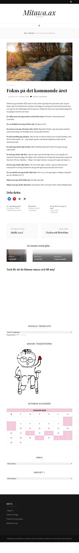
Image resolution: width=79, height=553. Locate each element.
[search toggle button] (71, 2)
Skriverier (11, 85)
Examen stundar (60, 259)
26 (39, 438)
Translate (23, 335)
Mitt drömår (32, 206)
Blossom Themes (51, 538)
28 (58, 438)
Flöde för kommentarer (15, 519)
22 (68, 433)
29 (68, 438)
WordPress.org (12, 523)
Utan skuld (12, 259)
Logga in (10, 510)
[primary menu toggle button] (40, 25)
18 (30, 433)
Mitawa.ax (39, 12)
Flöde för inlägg (12, 515)
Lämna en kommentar (40, 96)
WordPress (68, 538)
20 (49, 433)
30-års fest (38, 259)
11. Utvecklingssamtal (14, 206)
